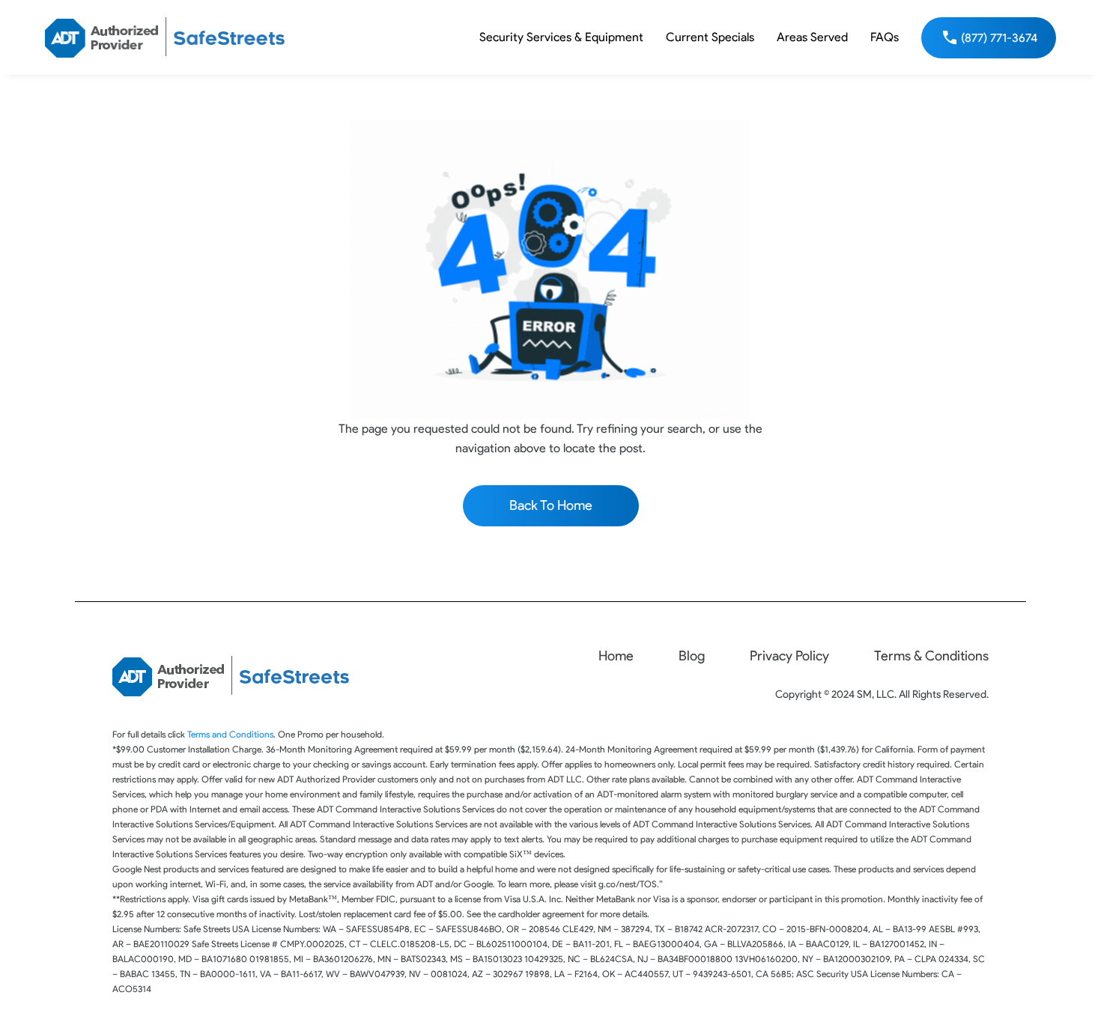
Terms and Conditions (230, 734)
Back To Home (550, 505)
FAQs (884, 37)
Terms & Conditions (931, 656)
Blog (692, 656)
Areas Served (812, 37)
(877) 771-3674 (999, 38)
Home (616, 656)
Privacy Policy (789, 656)
